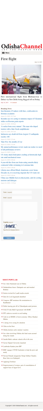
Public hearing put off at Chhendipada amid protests (20, 306)
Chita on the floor (9, 326)
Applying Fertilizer (9, 362)
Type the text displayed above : (11, 230)
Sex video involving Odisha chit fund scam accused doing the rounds (19, 334)
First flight (8, 58)
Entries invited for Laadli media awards (16, 293)
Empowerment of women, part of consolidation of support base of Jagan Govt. (19, 366)
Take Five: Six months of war (11, 141)
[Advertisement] (21, 21)
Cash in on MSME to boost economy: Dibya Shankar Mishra (20, 318)
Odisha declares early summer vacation (15, 330)
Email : (7, 197)
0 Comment (13, 102)
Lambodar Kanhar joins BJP (12, 346)
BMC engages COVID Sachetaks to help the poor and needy (20, 351)
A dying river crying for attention (14, 323)
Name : (7, 192)
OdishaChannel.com (21, 405)
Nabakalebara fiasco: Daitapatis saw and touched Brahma (18, 288)
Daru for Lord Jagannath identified (14, 297)
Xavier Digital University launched (14, 343)
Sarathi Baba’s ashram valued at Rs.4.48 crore (18, 339)
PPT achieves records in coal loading (15, 313)
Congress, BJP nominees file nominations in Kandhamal (17, 301)
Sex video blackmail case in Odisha (14, 284)
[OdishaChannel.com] (22, 51)
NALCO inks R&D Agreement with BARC (17, 310)
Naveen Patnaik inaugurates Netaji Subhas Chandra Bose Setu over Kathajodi (19, 357)
